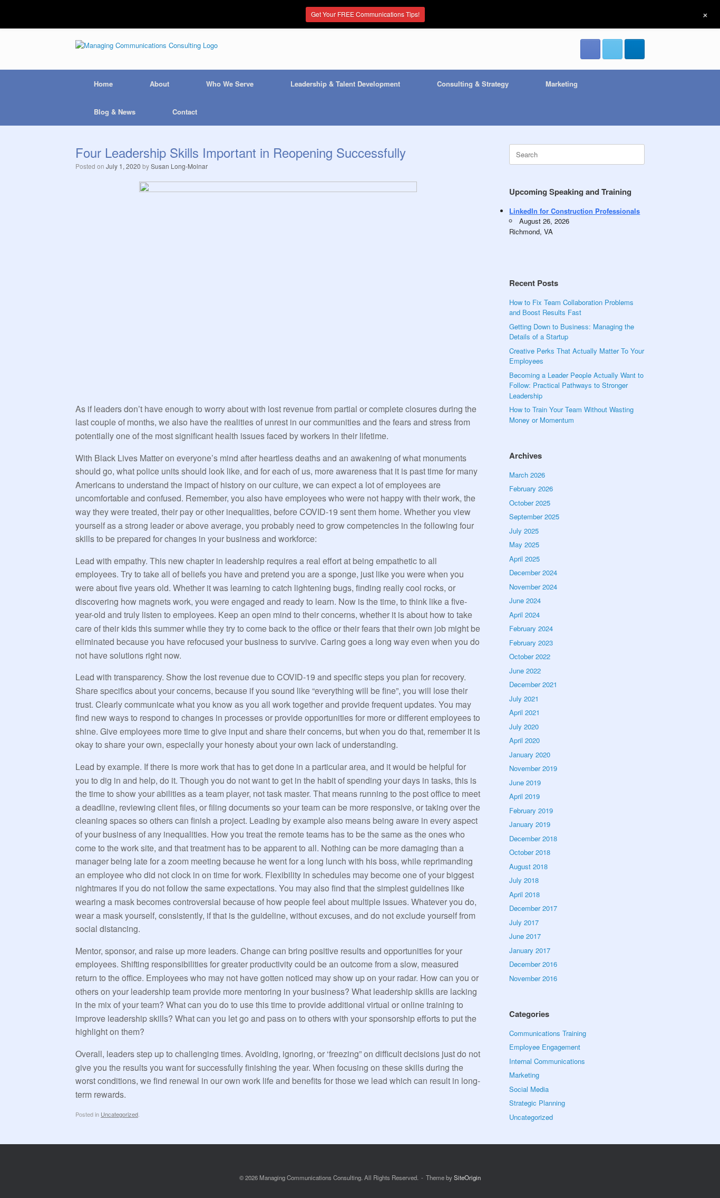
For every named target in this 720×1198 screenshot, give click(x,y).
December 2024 (533, 572)
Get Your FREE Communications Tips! (365, 13)
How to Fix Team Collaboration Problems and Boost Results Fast (571, 307)
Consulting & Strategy (473, 84)
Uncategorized (119, 1114)
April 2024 (524, 615)
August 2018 (528, 866)
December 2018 (533, 838)
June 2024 (525, 600)
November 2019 (533, 768)
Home (103, 84)
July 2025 (524, 531)
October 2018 (529, 852)
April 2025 (524, 559)
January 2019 (529, 824)
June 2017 (525, 936)
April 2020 (524, 740)
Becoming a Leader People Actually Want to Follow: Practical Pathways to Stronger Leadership (576, 385)
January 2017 (529, 950)
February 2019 (531, 810)
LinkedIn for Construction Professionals (574, 211)
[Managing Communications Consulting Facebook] (590, 49)
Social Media (529, 1089)
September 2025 (534, 516)
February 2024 (531, 628)
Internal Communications (547, 1061)
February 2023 (531, 643)
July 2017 (524, 922)
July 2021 (524, 698)
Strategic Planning (537, 1103)
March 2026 (527, 475)
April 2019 (524, 796)
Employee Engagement (544, 1047)
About (159, 84)
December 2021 (533, 684)
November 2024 (533, 587)
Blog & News (114, 112)
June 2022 (525, 670)
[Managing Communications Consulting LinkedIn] (635, 49)
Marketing (562, 84)
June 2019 (525, 782)
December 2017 (533, 908)
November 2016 (533, 978)
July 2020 (524, 726)
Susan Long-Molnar (179, 165)
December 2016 (533, 964)
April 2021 (524, 712)
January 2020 (529, 754)
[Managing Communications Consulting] (146, 44)
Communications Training (547, 1033)
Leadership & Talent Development (345, 84)
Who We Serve (230, 84)
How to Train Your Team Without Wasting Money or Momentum (571, 414)
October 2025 (529, 503)
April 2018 (524, 894)
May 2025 (524, 544)
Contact (184, 112)
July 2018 (524, 880)
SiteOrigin (467, 1177)
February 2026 (531, 488)
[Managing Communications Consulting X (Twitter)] (612, 49)
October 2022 (529, 656)
